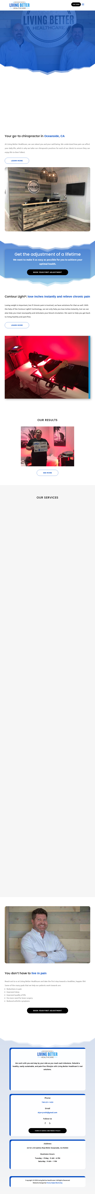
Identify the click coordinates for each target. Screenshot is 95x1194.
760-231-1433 (47, 1102)
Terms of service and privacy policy (47, 1131)
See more (47, 473)
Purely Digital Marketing (54, 1183)
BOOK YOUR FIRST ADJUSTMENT (47, 272)
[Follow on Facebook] (45, 1123)
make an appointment (47, 37)
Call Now (76, 4)
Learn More (17, 161)
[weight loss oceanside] (47, 466)
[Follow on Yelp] (50, 1123)
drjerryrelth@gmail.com (47, 1112)
